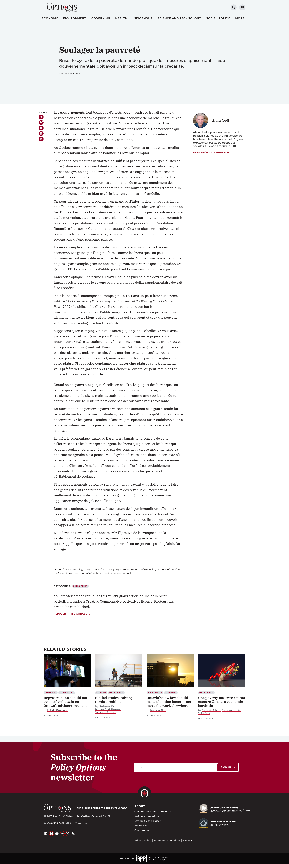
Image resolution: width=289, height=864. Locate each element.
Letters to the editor (147, 820)
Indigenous (142, 18)
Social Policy (218, 18)
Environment (74, 18)
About (139, 806)
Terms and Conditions (167, 840)
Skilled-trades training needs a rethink (114, 699)
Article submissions (146, 816)
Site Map (188, 840)
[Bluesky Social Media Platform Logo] (51, 833)
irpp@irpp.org (78, 823)
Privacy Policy (142, 840)
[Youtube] (57, 833)
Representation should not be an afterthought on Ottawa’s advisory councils (65, 701)
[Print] (41, 133)
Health (121, 18)
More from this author (209, 152)
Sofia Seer (204, 713)
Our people (141, 830)
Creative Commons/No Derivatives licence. (119, 601)
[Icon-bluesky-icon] (41, 122)
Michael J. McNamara (107, 709)
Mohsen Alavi (158, 710)
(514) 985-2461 (55, 823)
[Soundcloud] (62, 833)
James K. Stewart (105, 712)
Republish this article (70, 613)
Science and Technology (179, 18)
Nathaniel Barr (107, 706)
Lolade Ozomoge (57, 710)
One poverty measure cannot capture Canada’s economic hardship (221, 701)
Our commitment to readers (152, 811)
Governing (100, 18)
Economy (50, 18)
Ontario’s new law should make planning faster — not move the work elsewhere (169, 701)
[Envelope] (41, 128)
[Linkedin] (41, 117)
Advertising (141, 825)
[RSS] (73, 833)
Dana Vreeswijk (231, 710)
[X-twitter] (41, 139)
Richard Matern (211, 710)
